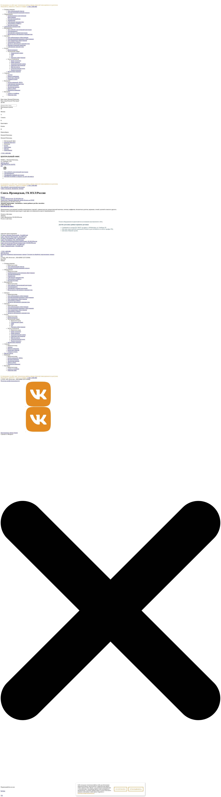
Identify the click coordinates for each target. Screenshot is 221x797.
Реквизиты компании (14, 90)
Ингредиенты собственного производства (20, 290)
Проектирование (13, 50)
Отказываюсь (136, 789)
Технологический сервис (18, 64)
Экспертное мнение (13, 87)
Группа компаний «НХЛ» (15, 82)
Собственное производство (12, 26)
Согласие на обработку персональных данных (40, 254)
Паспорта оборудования (18, 57)
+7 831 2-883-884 (32, 6)
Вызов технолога (16, 70)
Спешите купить (12, 79)
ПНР (12, 54)
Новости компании (13, 76)
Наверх (3, 197)
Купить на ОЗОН (29, 200)
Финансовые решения (14, 71)
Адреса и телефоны (13, 93)
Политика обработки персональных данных (14, 254)
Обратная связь (12, 95)
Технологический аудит (18, 68)
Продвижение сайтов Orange (9, 432)
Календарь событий (13, 78)
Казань (6, 145)
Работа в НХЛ (12, 88)
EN (2, 166)
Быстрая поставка (13, 280)
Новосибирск (8, 150)
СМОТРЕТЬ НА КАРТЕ (8, 164)
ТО (12, 56)
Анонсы (10, 74)
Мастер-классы (15, 67)
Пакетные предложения (18, 65)
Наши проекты (15, 62)
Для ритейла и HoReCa (14, 279)
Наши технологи (16, 60)
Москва (6, 148)
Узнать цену (4, 200)
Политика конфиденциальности (10, 381)
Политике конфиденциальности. (86, 793)
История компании (13, 85)
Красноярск (7, 147)
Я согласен (121, 789)
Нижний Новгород (9, 142)
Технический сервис (17, 53)
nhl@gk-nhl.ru (5, 163)
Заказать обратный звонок (16, 200)
